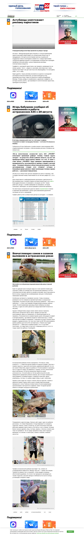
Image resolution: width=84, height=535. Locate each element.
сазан (50, 512)
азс (21, 229)
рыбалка (15, 512)
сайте (51, 181)
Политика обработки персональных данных (48, 533)
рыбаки (26, 512)
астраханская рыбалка (36, 512)
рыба (21, 512)
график (39, 229)
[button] (53, 209)
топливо (33, 229)
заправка (15, 229)
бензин (26, 229)
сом (45, 512)
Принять (70, 531)
